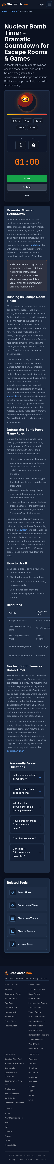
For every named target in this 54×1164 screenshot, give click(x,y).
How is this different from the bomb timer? (24, 824)
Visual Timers (35, 1012)
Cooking (32, 1086)
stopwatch (22, 529)
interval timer (13, 396)
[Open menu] (49, 4)
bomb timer (35, 245)
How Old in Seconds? (14, 1063)
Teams (32, 1091)
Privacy (8, 1136)
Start (27, 178)
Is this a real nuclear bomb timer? (24, 777)
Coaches (33, 1068)
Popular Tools (11, 998)
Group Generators (37, 1016)
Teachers (33, 1059)
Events (31, 1100)
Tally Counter (11, 1026)
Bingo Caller (10, 1068)
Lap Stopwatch (11, 1012)
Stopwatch (9, 989)
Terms (7, 1140)
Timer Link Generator (14, 1103)
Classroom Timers (37, 989)
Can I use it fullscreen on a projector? (21, 852)
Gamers (32, 1095)
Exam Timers (34, 998)
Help (7, 1127)
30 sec (16, 121)
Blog (6, 1122)
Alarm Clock (10, 1016)
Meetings (33, 1077)
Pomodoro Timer (36, 1048)
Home (4, 11)
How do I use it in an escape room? (24, 791)
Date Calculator (36, 1026)
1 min (27, 121)
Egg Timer (9, 1003)
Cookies (28, 1159)
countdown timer (15, 750)
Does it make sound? (24, 838)
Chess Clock (10, 1021)
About (7, 1113)
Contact (8, 1131)
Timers (14, 11)
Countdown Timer (13, 994)
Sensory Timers (36, 1007)
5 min (21, 127)
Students (32, 1063)
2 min (38, 121)
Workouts (33, 1082)
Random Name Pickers (39, 1035)
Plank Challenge (12, 1093)
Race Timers (34, 994)
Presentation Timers (38, 1003)
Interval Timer (11, 1007)
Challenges (10, 1089)
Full (27, 195)
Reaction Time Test (13, 1059)
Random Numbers (36, 1021)
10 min (32, 127)
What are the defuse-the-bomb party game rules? (23, 807)
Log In (41, 4)
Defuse (27, 187)
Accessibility (10, 1145)
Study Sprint (10, 1098)
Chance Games (36, 1039)
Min (20, 139)
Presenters (33, 1072)
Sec (33, 139)
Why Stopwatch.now (14, 1118)
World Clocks (34, 1044)
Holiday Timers (35, 1030)
